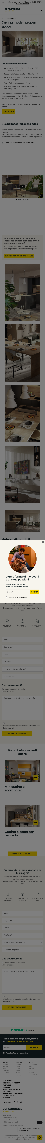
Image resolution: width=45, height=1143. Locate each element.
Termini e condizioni (20, 597)
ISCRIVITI (34, 592)
